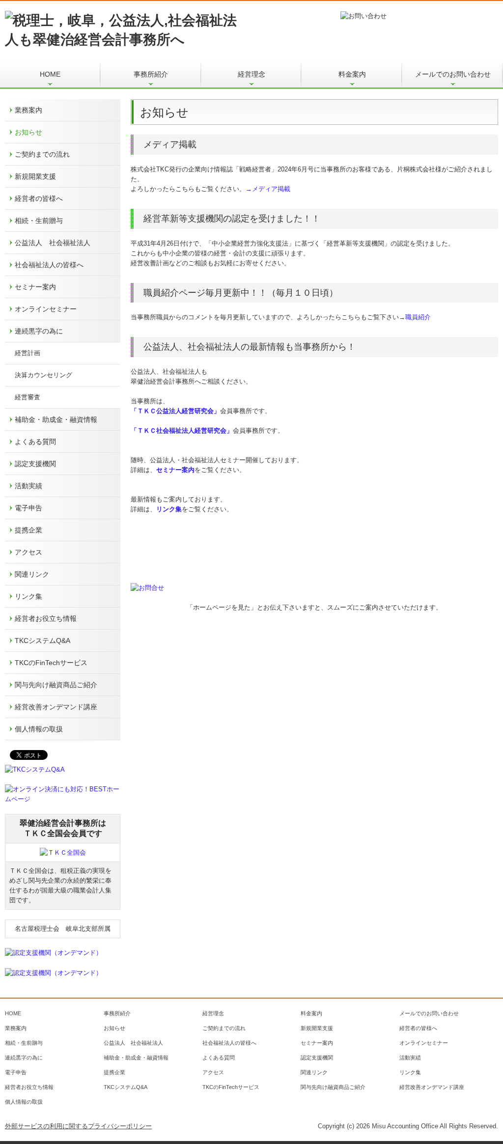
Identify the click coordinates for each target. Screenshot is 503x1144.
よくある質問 (35, 442)
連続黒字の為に (39, 331)
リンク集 (28, 596)
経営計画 (27, 353)
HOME (50, 74)
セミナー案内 (35, 287)
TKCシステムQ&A (42, 640)
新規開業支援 (35, 176)
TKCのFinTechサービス (51, 663)
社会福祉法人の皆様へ (49, 265)
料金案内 (352, 74)
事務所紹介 (151, 74)
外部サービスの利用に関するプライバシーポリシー (78, 1126)
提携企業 (28, 530)
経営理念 (251, 74)
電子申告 (28, 508)
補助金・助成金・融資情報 (56, 419)
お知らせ (28, 132)
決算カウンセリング (43, 375)
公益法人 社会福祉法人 (52, 243)
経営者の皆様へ (39, 198)
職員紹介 (418, 317)
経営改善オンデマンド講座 (56, 707)
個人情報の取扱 (39, 729)
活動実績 (28, 486)
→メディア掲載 (268, 189)
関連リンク (32, 574)
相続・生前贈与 (39, 220)
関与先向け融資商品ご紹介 (56, 685)
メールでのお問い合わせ (453, 74)
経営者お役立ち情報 (46, 618)
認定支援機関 (35, 464)
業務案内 (28, 110)
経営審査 (27, 397)
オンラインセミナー (46, 309)
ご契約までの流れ (42, 154)
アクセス (28, 552)
